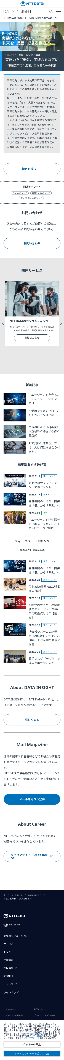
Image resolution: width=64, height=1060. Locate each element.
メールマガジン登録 (32, 799)
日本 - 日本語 (14, 925)
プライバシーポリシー (44, 1015)
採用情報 (9, 968)
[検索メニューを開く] (51, 11)
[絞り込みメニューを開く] (58, 11)
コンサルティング (20, 193)
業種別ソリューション (16, 935)
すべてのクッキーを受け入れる (32, 1053)
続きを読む (29, 169)
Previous (2, 322)
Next (61, 322)
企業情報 (9, 960)
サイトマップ (10, 1009)
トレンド (19, 895)
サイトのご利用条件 (13, 1015)
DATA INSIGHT (35, 895)
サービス (9, 944)
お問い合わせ (32, 243)
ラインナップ (11, 992)
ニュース (8, 984)
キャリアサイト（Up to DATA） (29, 856)
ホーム (6, 895)
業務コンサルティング (41, 193)
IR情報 (7, 976)
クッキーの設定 (32, 1044)
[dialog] (32, 1040)
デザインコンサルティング (31, 198)
